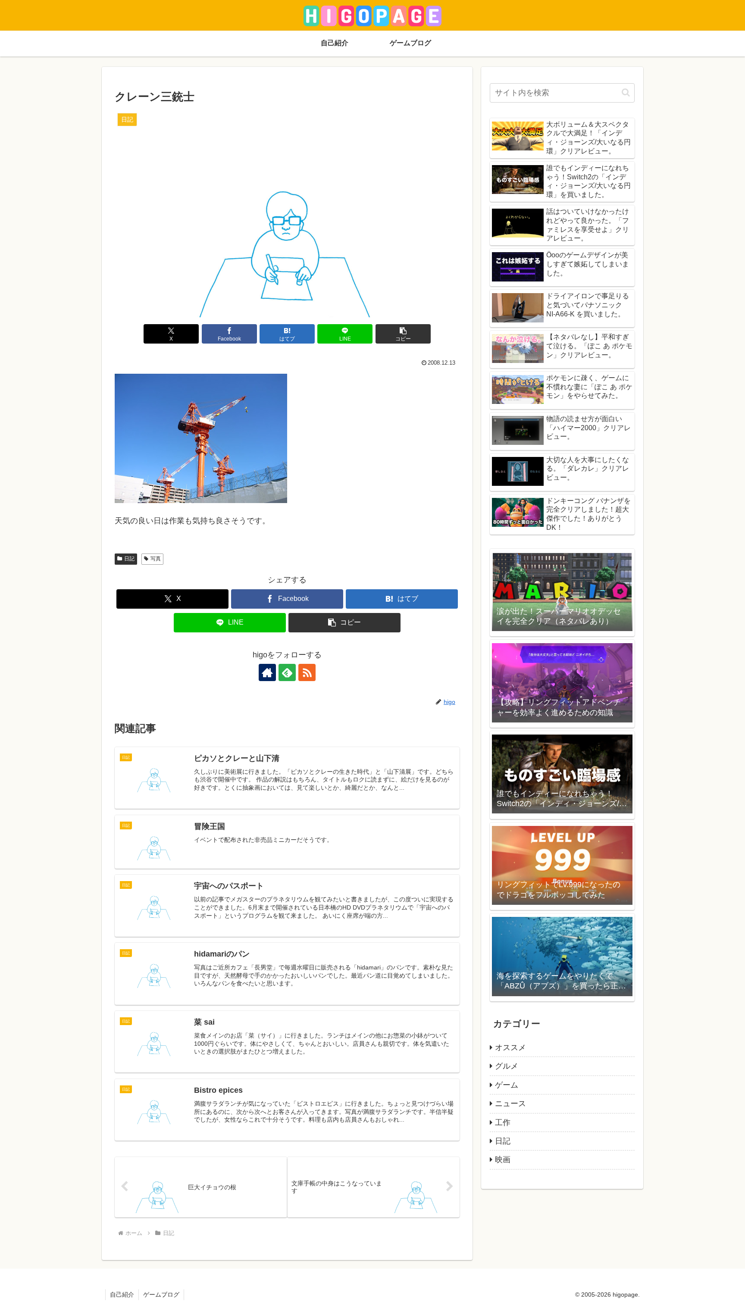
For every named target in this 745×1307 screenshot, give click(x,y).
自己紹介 (122, 1294)
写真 (155, 559)
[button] (403, 334)
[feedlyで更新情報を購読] (287, 672)
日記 (129, 559)
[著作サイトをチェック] (267, 672)
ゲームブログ (161, 1294)
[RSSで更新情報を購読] (307, 672)
